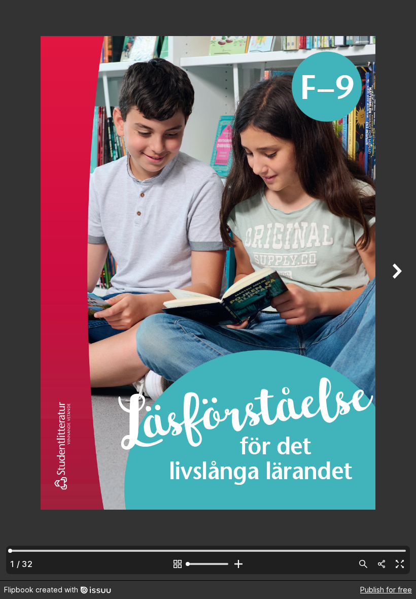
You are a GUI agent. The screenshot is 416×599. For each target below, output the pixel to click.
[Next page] (395, 290)
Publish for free (386, 589)
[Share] (381, 564)
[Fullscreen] (400, 564)
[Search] (363, 564)
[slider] (208, 564)
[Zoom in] (238, 564)
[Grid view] (177, 564)
